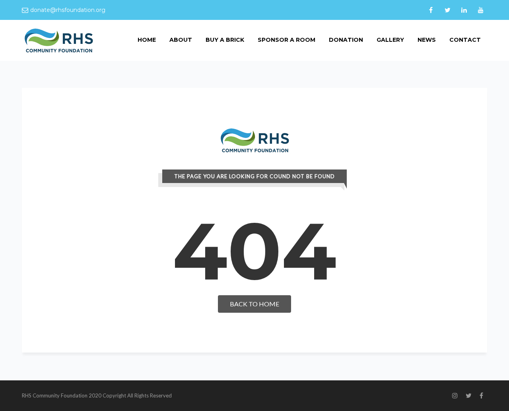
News (427, 39)
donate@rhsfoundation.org (67, 10)
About (180, 39)
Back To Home (254, 304)
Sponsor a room (286, 39)
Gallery (390, 39)
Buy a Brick (225, 39)
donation (346, 39)
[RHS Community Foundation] (58, 40)
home (147, 39)
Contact (465, 39)
